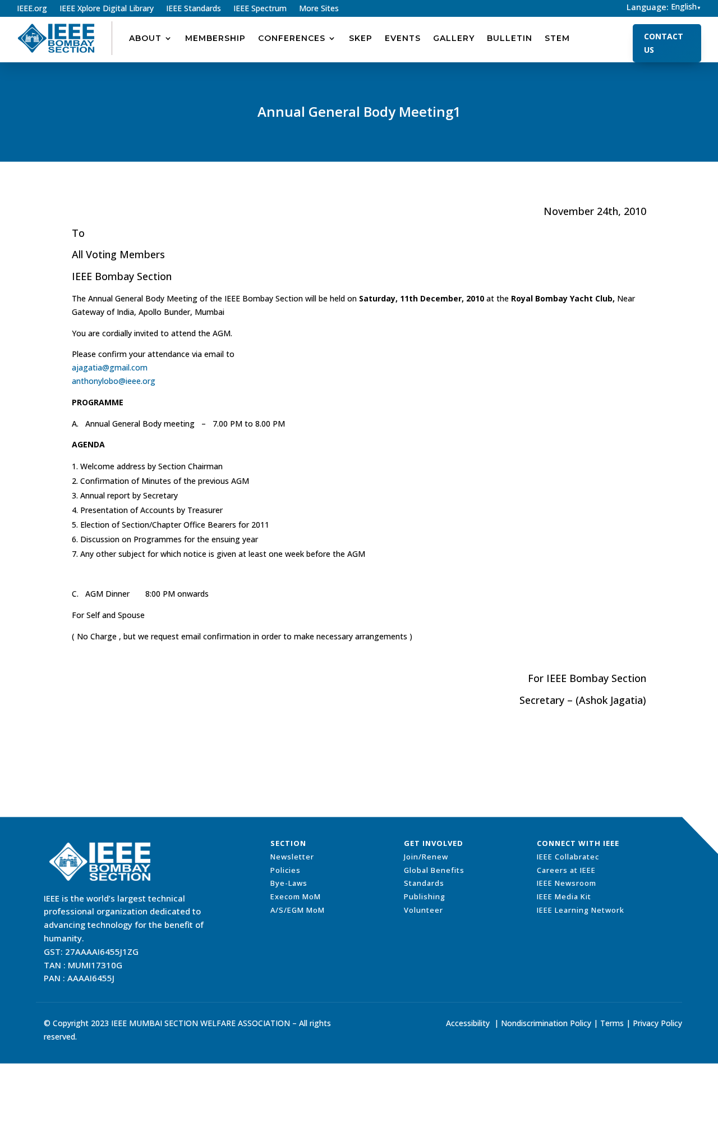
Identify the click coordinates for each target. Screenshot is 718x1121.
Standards (424, 883)
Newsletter (292, 857)
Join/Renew (426, 857)
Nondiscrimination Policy (546, 1023)
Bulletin (509, 38)
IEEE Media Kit (564, 896)
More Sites (319, 8)
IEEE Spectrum (260, 8)
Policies (285, 870)
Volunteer (423, 910)
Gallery (454, 38)
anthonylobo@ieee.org (113, 381)
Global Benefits (434, 870)
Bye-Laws (288, 883)
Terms (612, 1023)
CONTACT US (663, 43)
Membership (215, 38)
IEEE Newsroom (566, 883)
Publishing (424, 896)
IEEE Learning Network (580, 910)
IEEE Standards (193, 8)
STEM (557, 38)
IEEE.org (32, 8)
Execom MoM (295, 896)
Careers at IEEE (566, 870)
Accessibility (468, 1023)
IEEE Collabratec (568, 857)
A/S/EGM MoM (297, 910)
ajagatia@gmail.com (110, 367)
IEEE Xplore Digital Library (106, 8)
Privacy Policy (657, 1023)
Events (403, 38)
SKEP (360, 38)
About (145, 38)
